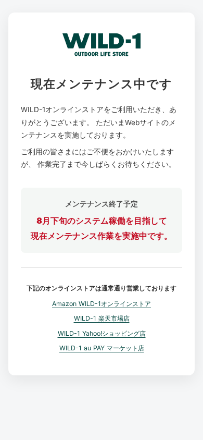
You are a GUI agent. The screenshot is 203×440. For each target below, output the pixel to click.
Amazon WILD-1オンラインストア (101, 304)
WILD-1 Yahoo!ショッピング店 (102, 333)
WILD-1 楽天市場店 (102, 318)
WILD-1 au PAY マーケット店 (101, 348)
